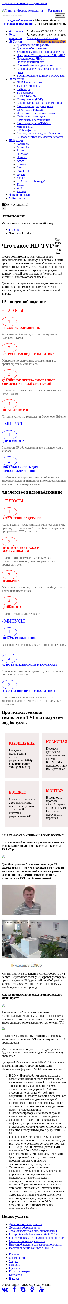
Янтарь (21, 191)
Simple (21, 177)
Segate (21, 174)
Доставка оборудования (32, 48)
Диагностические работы (33, 45)
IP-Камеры (23, 89)
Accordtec (23, 143)
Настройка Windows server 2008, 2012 (41, 55)
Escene (21, 150)
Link (19, 167)
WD (19, 187)
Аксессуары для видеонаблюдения (39, 133)
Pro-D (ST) (23, 170)
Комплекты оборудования (33, 119)
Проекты (15, 1268)
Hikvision (22, 153)
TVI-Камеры (25, 92)
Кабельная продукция (31, 116)
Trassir (21, 184)
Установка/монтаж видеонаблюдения (40, 51)
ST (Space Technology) (31, 181)
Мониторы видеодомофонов (35, 106)
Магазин (18, 79)
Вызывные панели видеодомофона (39, 102)
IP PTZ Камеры (26, 96)
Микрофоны (25, 126)
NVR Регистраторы (29, 82)
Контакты (18, 198)
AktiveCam (23, 147)
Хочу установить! (16, 204)
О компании (15, 36)
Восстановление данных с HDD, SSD (41, 75)
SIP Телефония (26, 130)
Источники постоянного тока (36, 113)
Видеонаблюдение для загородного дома (35, 1244)
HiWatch (22, 157)
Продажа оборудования (18, 23)
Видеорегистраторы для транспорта (40, 136)
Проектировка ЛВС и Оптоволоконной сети (31, 60)
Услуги (17, 41)
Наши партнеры (19, 1271)
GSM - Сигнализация (30, 109)
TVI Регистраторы (28, 85)
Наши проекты (21, 194)
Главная (14, 229)
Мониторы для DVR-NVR (34, 123)
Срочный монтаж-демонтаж (35, 65)
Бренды (17, 140)
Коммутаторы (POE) (30, 99)
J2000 (20, 160)
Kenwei (21, 164)
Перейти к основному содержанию (24, 3)
